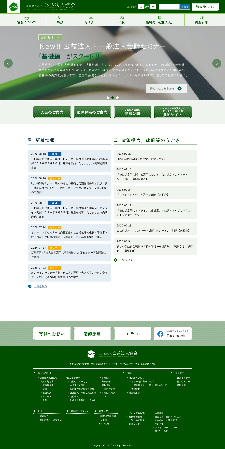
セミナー (55, 178)
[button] (216, 63)
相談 (54, 154)
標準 (147, 6)
